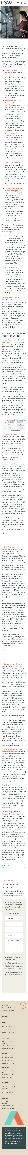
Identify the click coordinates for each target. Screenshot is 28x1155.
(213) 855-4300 (10, 1077)
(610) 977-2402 (10, 1092)
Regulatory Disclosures (8, 1008)
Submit (19, 986)
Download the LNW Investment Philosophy (14, 866)
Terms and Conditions (8, 1010)
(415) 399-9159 (10, 1048)
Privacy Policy (15, 957)
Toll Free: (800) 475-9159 (8, 1013)
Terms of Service (8, 959)
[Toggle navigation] (25, 2)
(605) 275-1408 (10, 1108)
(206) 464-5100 (10, 1032)
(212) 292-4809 (10, 1063)
